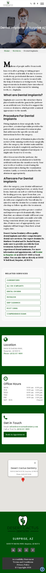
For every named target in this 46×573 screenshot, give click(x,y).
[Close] (35, 463)
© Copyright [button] (23, 567)
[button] (31, 3)
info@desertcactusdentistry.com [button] (23, 426)
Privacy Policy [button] (23, 565)
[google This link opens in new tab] (13, 550)
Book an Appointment (15, 434)
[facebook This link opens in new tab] (33, 550)
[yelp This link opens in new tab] (20, 550)
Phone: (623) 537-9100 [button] (13, 353)
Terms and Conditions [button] (23, 562)
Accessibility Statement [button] (23, 559)
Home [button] (7, 51)
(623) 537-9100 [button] (23, 429)
